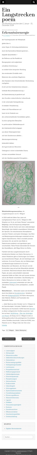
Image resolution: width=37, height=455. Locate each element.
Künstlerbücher (19, 293)
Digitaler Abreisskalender (10, 30)
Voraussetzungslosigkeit (13, 405)
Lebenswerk (13, 282)
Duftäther (9, 402)
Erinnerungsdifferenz (12, 395)
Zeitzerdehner (10, 360)
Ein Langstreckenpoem (18, 14)
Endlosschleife (10, 383)
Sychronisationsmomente (14, 390)
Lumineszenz (10, 367)
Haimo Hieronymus (20, 330)
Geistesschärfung (11, 416)
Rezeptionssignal (11, 379)
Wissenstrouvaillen (12, 355)
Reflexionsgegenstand (13, 372)
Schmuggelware (11, 388)
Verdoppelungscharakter (13, 365)
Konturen (9, 407)
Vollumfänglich (10, 386)
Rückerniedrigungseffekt (13, 362)
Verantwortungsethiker (13, 414)
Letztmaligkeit (10, 350)
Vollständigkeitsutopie (12, 374)
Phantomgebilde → (28, 339)
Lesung (4, 325)
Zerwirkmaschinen (11, 409)
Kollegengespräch (13, 295)
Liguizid (8, 400)
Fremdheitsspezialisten (13, 393)
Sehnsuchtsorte (11, 381)
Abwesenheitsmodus (12, 397)
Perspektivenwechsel (12, 369)
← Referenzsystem (8, 339)
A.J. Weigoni (6, 35)
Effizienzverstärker (12, 412)
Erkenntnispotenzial (12, 376)
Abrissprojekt (10, 353)
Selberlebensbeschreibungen (15, 357)
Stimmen (32, 308)
